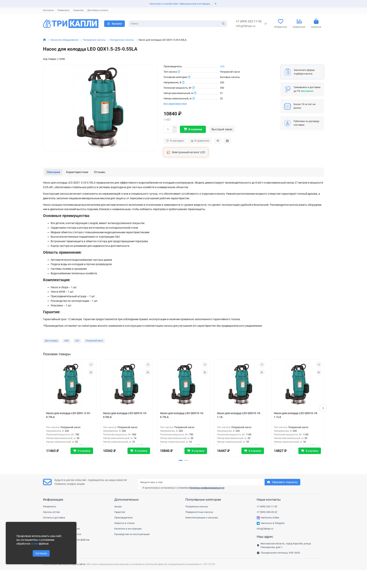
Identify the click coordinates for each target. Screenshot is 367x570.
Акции (118, 506)
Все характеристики (175, 103)
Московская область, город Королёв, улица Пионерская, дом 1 (286, 545)
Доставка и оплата (97, 10)
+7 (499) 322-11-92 (249, 21)
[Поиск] (223, 24)
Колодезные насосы (122, 39)
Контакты (48, 10)
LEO (222, 66)
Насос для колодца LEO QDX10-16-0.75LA (182, 415)
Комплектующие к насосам (201, 517)
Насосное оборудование (64, 39)
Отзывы (99, 172)
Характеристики (77, 172)
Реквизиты (63, 10)
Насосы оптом (51, 512)
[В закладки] (91, 365)
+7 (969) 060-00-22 (267, 512)
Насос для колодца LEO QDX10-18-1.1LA (296, 415)
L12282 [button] (61, 58)
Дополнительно (126, 499)
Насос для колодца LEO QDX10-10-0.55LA (125, 415)
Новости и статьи (124, 523)
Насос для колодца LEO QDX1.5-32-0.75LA (68, 415)
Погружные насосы (94, 39)
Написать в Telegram (273, 523)
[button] (44, 408)
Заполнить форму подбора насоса (304, 72)
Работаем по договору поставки (306, 123)
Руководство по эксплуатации (132, 534)
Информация (53, 499)
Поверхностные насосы (199, 512)
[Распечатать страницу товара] (227, 141)
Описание (53, 172)
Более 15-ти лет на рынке (304, 106)
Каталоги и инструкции (128, 528)
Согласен (41, 553)
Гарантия (78, 10)
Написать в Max (270, 517)
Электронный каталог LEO (188, 152)
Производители (123, 517)
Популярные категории (203, 499)
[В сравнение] (91, 372)
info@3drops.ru (245, 26)
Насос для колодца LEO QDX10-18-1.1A (239, 415)
